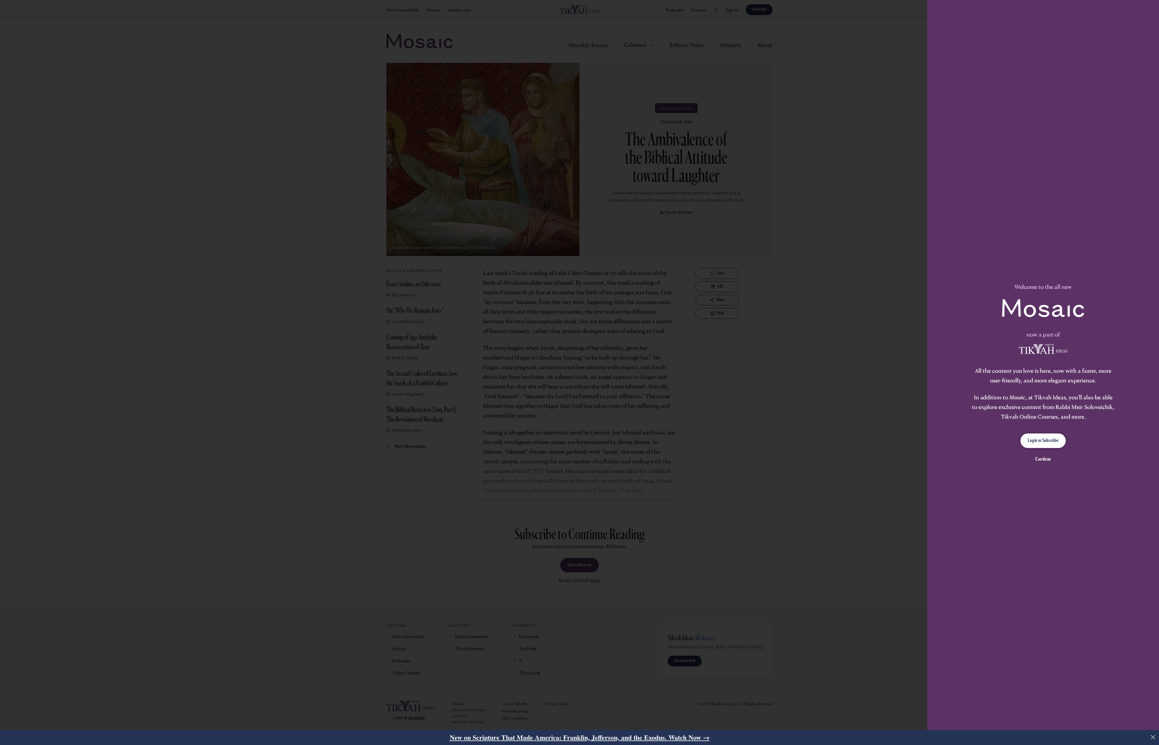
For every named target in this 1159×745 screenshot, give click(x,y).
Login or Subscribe (1043, 440)
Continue (1043, 459)
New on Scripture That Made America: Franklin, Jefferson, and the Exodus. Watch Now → (580, 737)
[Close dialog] (1153, 737)
